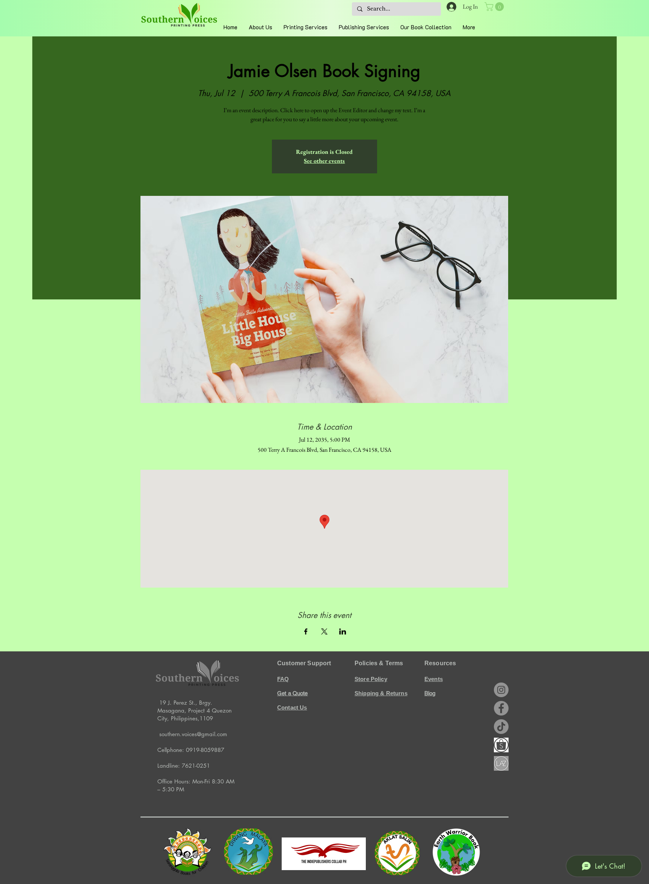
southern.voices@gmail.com (193, 734)
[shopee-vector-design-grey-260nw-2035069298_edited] (501, 745)
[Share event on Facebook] (305, 631)
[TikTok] (501, 726)
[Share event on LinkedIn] (342, 631)
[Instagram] (501, 690)
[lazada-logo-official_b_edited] (501, 763)
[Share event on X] (324, 631)
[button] (495, 6)
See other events (324, 161)
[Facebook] (501, 708)
